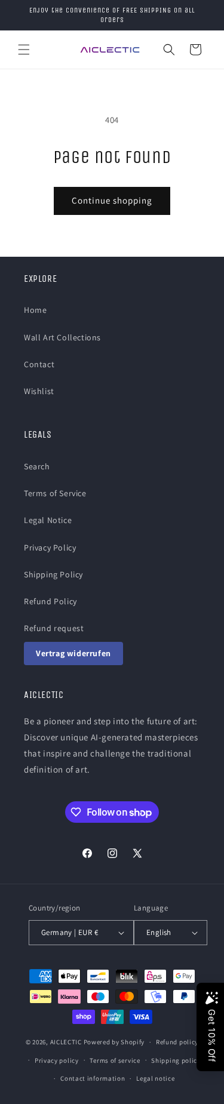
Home (35, 310)
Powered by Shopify (114, 1042)
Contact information (92, 1078)
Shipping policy (176, 1060)
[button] (24, 49)
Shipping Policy (53, 574)
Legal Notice (48, 520)
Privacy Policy (50, 547)
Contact (39, 364)
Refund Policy (50, 601)
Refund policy (177, 1042)
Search (37, 466)
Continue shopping (112, 200)
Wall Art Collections (62, 337)
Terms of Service (55, 493)
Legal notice (155, 1078)
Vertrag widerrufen (73, 653)
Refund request (54, 628)
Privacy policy (57, 1060)
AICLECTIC (66, 1042)
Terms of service (115, 1060)
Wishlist (39, 391)
